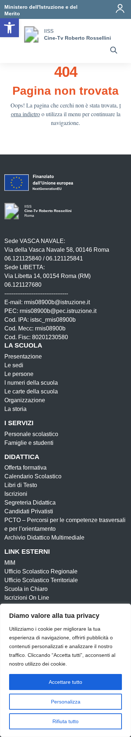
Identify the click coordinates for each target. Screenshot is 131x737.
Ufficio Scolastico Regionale (41, 571)
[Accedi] (120, 8)
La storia (15, 409)
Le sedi (13, 365)
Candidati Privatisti (28, 511)
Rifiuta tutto (65, 721)
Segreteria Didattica (30, 502)
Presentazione (23, 356)
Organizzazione (24, 400)
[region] (65, 670)
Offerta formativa (25, 467)
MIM (9, 563)
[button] (9, 27)
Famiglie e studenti (28, 443)
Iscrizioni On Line (26, 598)
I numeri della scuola (31, 383)
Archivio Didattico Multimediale (44, 537)
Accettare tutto (65, 682)
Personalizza (65, 702)
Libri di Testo (20, 485)
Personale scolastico (31, 434)
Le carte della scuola (31, 391)
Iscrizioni (15, 494)
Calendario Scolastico (32, 476)
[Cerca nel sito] (113, 51)
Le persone (18, 374)
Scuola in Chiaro (26, 589)
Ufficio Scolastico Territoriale (41, 580)
